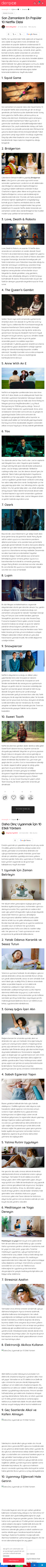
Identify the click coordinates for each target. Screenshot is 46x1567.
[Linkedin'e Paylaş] (34, 1565)
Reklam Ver (27, 1562)
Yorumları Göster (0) (23, 809)
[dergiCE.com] (9, 3)
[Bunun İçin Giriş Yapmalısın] (8, 34)
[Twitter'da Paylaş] (11, 1565)
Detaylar (6, 1556)
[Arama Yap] (34, 3)
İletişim (34, 1562)
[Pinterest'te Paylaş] (27, 1565)
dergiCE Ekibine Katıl (33, 1559)
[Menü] (42, 3)
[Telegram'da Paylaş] (42, 1565)
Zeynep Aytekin (12, 833)
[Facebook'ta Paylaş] (4, 1565)
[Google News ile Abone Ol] (31, 34)
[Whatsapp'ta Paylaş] (19, 1565)
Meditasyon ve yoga (10, 1241)
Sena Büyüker (11, 27)
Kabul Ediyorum (14, 1560)
